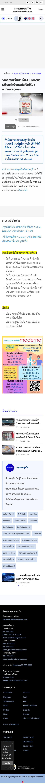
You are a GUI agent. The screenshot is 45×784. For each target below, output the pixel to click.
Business (7, 697)
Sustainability (8, 701)
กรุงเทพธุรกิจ (28, 741)
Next (39, 578)
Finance (26, 692)
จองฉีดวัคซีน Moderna (26, 546)
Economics (7, 692)
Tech (25, 697)
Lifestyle (26, 710)
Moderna (6, 520)
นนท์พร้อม (37, 533)
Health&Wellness (30, 705)
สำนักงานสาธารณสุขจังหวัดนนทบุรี (17, 169)
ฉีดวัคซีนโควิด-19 (23, 527)
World (5, 705)
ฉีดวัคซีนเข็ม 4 (8, 559)
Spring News (28, 746)
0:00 (8, 19)
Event (5, 718)
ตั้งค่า (8, 768)
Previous (5, 578)
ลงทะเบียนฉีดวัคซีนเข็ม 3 (28, 553)
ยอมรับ (7, 763)
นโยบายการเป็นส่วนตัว (31, 718)
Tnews (25, 750)
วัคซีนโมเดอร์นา (20, 520)
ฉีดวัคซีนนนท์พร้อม (29, 540)
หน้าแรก (7, 73)
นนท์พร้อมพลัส (9, 566)
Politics (6, 710)
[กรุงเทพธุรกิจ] (22, 9)
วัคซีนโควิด (22, 514)
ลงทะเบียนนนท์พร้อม (11, 540)
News (5, 714)
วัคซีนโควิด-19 (8, 514)
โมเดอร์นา (33, 514)
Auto (25, 701)
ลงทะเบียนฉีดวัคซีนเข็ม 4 (27, 559)
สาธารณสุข (36, 73)
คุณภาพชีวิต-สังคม (21, 73)
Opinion (26, 714)
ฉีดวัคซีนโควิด (8, 527)
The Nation (7, 737)
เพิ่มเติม (8, 758)
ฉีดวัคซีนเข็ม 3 (8, 546)
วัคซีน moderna (9, 553)
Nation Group (28, 737)
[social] (28, 2)
